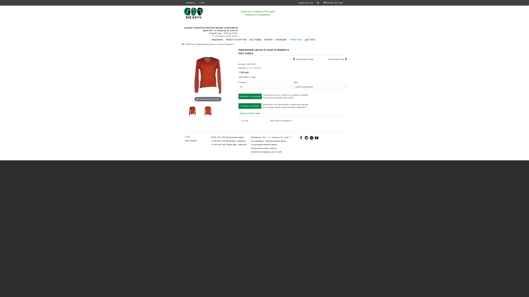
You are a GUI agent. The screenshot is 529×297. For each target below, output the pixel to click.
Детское (310, 39)
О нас (202, 2)
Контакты (190, 2)
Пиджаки (217, 39)
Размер (241, 82)
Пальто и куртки (236, 39)
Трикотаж (295, 39)
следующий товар (336, 59)
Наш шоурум (191, 140)
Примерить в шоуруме (250, 96)
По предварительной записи (225, 36)
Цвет (296, 82)
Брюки (268, 39)
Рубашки (280, 39)
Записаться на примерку (258, 14)
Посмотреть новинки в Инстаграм (258, 11)
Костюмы (255, 39)
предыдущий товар (304, 59)
